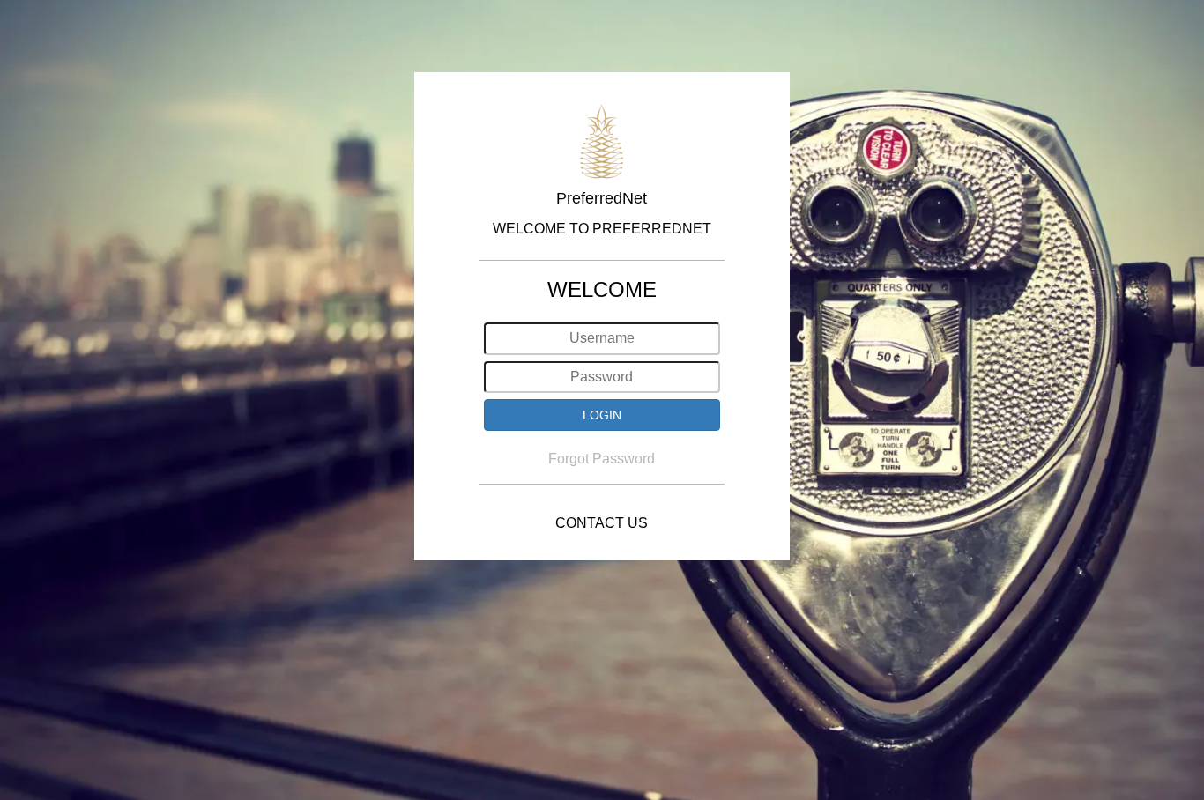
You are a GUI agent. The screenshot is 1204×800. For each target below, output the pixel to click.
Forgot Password (601, 458)
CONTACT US (601, 522)
